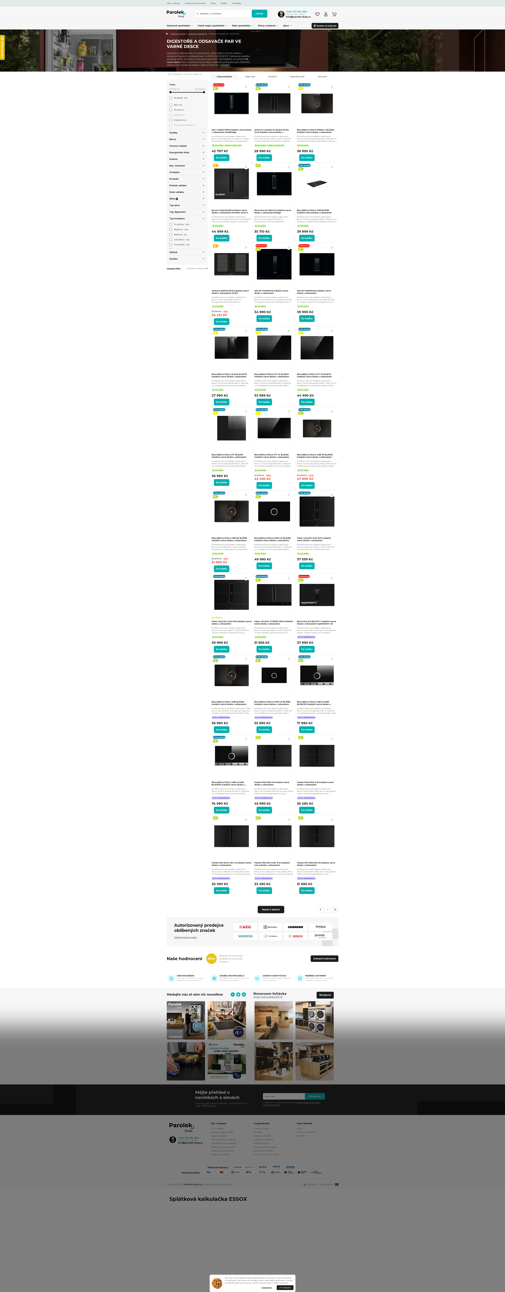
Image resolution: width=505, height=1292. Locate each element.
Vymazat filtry (174, 268)
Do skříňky (181, 224)
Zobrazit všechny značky (185, 937)
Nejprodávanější (297, 76)
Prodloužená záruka (184, 125)
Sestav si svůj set (326, 25)
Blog (213, 3)
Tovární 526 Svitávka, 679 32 (268, 997)
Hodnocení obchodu (195, 3)
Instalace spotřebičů (220, 1154)
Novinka (179, 110)
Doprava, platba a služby (222, 1132)
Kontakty (236, 3)
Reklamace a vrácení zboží (223, 1147)
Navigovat (325, 995)
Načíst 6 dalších (271, 909)
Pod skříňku (181, 244)
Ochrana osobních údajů (265, 1147)
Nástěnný (180, 234)
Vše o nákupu (173, 3)
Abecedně (322, 76)
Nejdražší (272, 76)
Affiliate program (261, 1143)
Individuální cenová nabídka (223, 1143)
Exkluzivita (180, 120)
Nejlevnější (250, 76)
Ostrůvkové (181, 239)
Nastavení (267, 1287)
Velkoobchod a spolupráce (223, 1139)
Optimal (179, 115)
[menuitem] (181, 25)
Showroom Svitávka (306, 1132)
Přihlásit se (315, 1096)
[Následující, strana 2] (335, 909)
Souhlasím (286, 1288)
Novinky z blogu (261, 1128)
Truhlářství (301, 1136)
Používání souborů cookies (266, 1154)
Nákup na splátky (219, 1136)
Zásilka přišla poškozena (222, 1151)
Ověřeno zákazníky (262, 1136)
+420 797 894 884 (188, 1138)
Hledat (259, 13)
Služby (224, 3)
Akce (178, 105)
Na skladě (180, 98)
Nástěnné (181, 229)
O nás (299, 1128)
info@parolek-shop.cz (190, 1143)
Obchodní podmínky (263, 1151)
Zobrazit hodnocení (324, 958)
